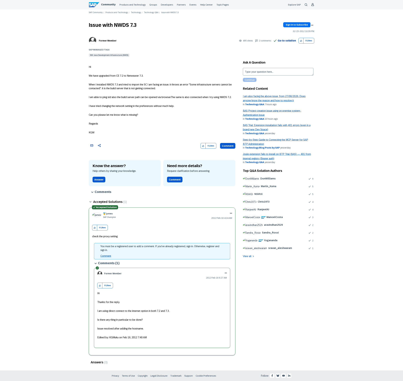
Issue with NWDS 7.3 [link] (170, 13)
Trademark (176, 376)
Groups (153, 4)
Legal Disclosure (158, 376)
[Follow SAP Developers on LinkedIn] (289, 375)
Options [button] (312, 25)
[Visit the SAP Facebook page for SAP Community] (272, 375)
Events (193, 4)
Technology (136, 13)
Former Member (107, 40)
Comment (228, 146)
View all (247, 256)
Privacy (115, 376)
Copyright (143, 376)
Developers (167, 4)
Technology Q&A (151, 13)
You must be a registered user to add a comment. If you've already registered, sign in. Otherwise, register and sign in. (159, 248)
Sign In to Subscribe (297, 24)
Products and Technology (132, 4)
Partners (181, 4)
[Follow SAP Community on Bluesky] (278, 375)
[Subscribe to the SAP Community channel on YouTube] (283, 375)
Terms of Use (128, 376)
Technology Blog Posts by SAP (262, 147)
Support (188, 376)
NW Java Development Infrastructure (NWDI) (109, 55)
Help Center (206, 4)
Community (108, 4)
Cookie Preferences (206, 376)
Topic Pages (222, 4)
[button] (301, 41)
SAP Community (96, 13)
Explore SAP (294, 4)
